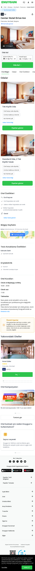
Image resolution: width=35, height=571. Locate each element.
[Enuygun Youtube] (25, 461)
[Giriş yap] (28, 2)
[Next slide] (31, 93)
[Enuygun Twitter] (17, 461)
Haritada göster (19, 235)
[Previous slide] (4, 93)
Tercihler (4, 567)
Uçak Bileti (5, 492)
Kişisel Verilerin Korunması (12, 544)
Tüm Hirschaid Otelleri (9, 10)
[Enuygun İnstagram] (14, 461)
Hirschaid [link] (16, 7)
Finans (4, 516)
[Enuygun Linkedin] (21, 461)
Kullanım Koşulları (25, 544)
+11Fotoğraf (9, 46)
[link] (1, 7)
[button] (17, 37)
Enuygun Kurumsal (8, 526)
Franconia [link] (22, 7)
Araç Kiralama (6, 506)
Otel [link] (5, 7)
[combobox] (10, 59)
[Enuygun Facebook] (10, 461)
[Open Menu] (32, 2)
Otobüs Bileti (6, 501)
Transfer (5, 511)
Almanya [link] (10, 7)
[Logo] (9, 2)
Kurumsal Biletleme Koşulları (17, 546)
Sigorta (4, 521)
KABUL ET (27, 567)
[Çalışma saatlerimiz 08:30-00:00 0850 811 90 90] (24, 2)
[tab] (5, 71)
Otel (3, 496)
